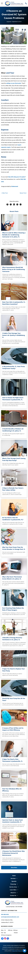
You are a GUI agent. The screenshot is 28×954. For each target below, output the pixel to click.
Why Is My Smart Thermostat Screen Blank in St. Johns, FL (12, 578)
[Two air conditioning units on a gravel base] (14, 418)
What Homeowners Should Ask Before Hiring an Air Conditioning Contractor (13, 269)
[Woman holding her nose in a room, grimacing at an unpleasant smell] (14, 448)
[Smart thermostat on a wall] (14, 387)
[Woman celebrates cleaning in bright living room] (14, 627)
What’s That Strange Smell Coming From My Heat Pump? (13, 459)
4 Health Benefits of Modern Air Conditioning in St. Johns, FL (13, 430)
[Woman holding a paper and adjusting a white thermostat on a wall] (14, 749)
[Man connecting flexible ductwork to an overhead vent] (14, 597)
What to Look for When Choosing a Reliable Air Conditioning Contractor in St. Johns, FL (13, 235)
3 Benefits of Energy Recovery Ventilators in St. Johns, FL (12, 639)
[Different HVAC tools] (14, 537)
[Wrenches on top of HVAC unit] (14, 356)
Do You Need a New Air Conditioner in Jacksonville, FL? (12, 519)
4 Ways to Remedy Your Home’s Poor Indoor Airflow (12, 489)
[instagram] (5, 938)
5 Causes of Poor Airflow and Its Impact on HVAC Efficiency (12, 729)
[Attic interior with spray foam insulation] (14, 292)
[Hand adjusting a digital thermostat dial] (14, 566)
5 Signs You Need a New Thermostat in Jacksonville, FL (12, 760)
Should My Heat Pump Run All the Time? (13, 699)
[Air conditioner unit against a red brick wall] (14, 658)
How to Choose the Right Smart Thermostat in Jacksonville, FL (12, 399)
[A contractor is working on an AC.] (14, 257)
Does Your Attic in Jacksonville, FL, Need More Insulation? (13, 303)
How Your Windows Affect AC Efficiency (12, 790)
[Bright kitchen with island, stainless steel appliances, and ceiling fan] (14, 477)
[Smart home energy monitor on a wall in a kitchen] (14, 778)
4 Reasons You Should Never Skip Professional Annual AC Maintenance (13, 853)
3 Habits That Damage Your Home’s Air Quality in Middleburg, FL (13, 335)
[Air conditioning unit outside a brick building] (14, 841)
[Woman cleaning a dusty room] (14, 717)
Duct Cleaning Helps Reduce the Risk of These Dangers (13, 609)
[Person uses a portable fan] (14, 507)
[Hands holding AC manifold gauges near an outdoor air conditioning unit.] (14, 222)
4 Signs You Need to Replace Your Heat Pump (13, 670)
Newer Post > (23, 193)
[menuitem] (14, 875)
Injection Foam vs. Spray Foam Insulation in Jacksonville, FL (12, 821)
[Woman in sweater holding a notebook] (14, 323)
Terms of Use (14, 951)
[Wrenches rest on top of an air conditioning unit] (14, 688)
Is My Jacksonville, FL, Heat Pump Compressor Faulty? (13, 367)
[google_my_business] (8, 938)
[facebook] (2, 938)
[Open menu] (2, 3)
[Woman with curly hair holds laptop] (14, 809)
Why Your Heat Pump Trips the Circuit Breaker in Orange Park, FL (13, 548)
